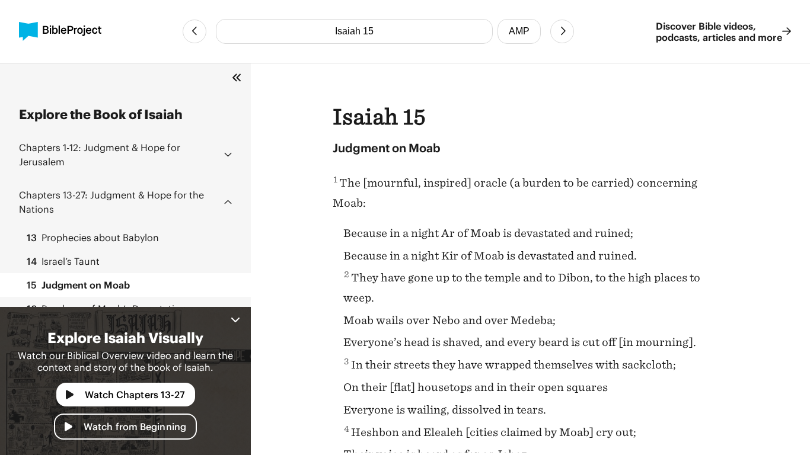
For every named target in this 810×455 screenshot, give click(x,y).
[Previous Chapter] (194, 31)
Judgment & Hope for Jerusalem (99, 154)
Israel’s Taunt (63, 261)
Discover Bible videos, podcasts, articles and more (719, 31)
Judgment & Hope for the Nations (111, 201)
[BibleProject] (60, 31)
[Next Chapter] (562, 31)
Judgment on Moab (78, 284)
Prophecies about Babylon (93, 237)
